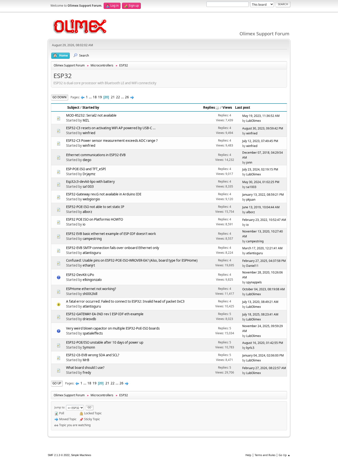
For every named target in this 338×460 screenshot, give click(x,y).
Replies (209, 107)
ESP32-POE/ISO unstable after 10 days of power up (104, 342)
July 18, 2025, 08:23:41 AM (260, 314)
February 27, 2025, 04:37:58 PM (264, 261)
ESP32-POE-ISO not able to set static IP (95, 207)
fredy (87, 372)
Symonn (89, 347)
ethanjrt (89, 265)
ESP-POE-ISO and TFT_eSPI (86, 169)
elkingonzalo (92, 279)
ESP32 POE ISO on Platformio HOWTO (94, 219)
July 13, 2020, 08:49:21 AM (260, 302)
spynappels (254, 282)
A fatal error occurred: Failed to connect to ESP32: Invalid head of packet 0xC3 (125, 301)
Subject (73, 107)
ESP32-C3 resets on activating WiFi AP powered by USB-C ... (111, 128)
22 (118, 97)
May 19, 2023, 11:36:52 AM (261, 116)
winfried (89, 133)
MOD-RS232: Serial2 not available (91, 115)
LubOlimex (253, 121)
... (91, 97)
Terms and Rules (265, 455)
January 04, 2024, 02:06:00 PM (263, 355)
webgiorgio (91, 199)
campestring (92, 238)
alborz (87, 211)
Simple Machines (81, 455)
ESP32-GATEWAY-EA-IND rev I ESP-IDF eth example (105, 314)
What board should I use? (85, 367)
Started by (90, 107)
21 (113, 97)
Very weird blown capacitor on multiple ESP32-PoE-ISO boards (113, 328)
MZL (86, 120)
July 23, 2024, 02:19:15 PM (260, 169)
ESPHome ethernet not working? (91, 289)
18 (95, 97)
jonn (249, 162)
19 (100, 97)
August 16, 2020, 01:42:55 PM (262, 343)
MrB (86, 360)
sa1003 (88, 186)
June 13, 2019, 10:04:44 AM (261, 207)
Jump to (59, 407)
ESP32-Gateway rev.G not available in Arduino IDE (103, 194)
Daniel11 (252, 266)
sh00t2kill (90, 294)
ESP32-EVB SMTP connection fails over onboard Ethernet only (112, 248)
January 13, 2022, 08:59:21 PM (263, 194)
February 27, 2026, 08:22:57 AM (264, 368)
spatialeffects (93, 333)
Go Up (56, 383)
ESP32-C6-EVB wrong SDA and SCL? (92, 355)
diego (87, 160)
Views (227, 107)
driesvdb (89, 319)
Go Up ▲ (284, 455)
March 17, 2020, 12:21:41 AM (262, 248)
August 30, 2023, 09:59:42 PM (262, 128)
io (84, 224)
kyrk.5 (250, 348)
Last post (242, 107)
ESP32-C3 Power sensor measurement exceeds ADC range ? (112, 140)
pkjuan (250, 199)
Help (248, 455)
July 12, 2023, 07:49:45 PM (260, 141)
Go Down (59, 97)
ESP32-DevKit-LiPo (80, 274)
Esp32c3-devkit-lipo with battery (90, 181)
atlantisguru (92, 253)
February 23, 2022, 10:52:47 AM (264, 220)
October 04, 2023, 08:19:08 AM (263, 289)
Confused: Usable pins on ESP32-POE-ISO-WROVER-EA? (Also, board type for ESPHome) (131, 260)
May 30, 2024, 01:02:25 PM (260, 182)
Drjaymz (89, 174)
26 (127, 97)
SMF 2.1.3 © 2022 (59, 455)
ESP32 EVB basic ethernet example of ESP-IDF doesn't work (111, 233)
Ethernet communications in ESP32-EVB (96, 155)
